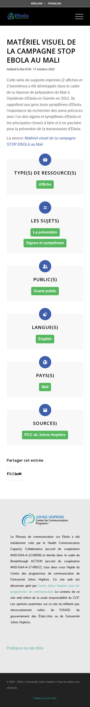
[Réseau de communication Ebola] (18, 16)
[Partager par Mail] (19, 473)
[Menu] (77, 16)
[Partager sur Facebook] (8, 473)
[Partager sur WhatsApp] (13, 473)
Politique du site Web (45, 698)
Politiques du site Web (25, 648)
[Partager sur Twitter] (10, 473)
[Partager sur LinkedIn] (16, 473)
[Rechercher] (65, 16)
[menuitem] (37, 3)
